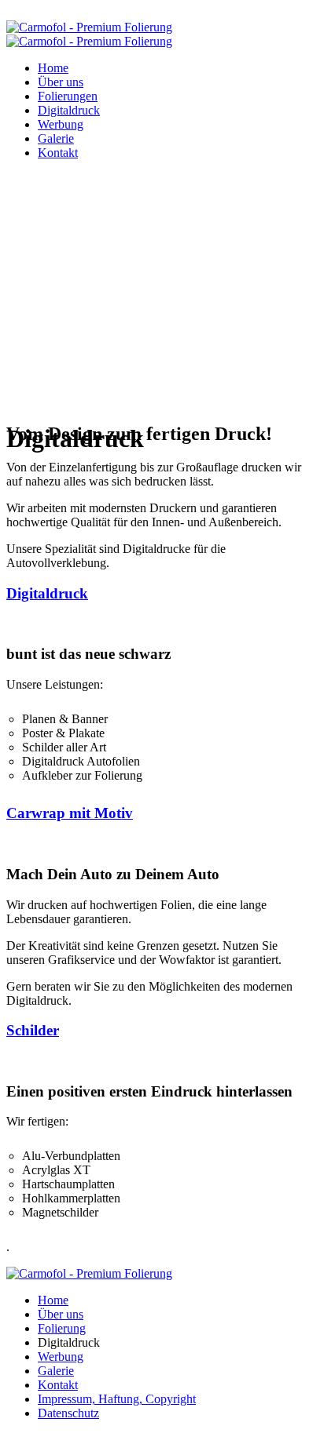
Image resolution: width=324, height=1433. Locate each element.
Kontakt (58, 152)
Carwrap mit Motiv (69, 813)
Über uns (60, 82)
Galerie (56, 138)
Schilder (32, 1030)
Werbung (60, 124)
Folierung (62, 1328)
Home (53, 68)
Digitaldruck (69, 110)
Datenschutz (68, 1413)
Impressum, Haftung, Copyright (117, 1399)
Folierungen (68, 96)
